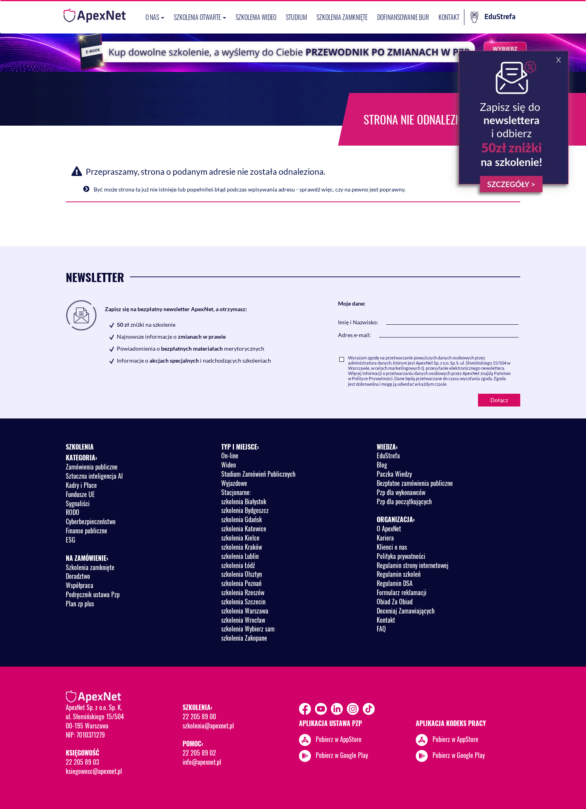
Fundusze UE (80, 494)
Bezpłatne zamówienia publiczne (415, 483)
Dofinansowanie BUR (403, 17)
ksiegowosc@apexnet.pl (94, 771)
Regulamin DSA (395, 583)
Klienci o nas (392, 547)
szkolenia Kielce (240, 538)
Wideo (228, 465)
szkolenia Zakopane (244, 638)
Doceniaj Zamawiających (406, 611)
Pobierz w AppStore (339, 739)
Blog (382, 465)
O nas (153, 17)
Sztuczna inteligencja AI (94, 476)
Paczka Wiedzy (394, 474)
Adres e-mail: (354, 334)
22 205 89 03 (82, 762)
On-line (229, 455)
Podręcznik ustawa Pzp (93, 594)
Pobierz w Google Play (342, 755)
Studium (296, 17)
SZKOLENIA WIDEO (256, 17)
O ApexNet (389, 528)
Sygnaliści (78, 503)
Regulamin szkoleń (399, 574)
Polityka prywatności (401, 556)
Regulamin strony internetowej (412, 565)
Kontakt (449, 17)
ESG (70, 540)
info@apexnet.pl (202, 762)
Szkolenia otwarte (198, 17)
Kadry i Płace (81, 485)
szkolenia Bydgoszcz (245, 510)
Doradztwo (78, 576)
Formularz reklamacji (402, 592)
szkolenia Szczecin (243, 601)
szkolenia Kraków (241, 547)
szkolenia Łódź (238, 565)
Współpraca (79, 585)
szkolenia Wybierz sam (248, 628)
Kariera (385, 538)
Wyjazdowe (234, 483)
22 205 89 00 (199, 716)
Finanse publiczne (86, 530)
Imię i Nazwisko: (358, 322)
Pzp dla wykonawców (401, 492)
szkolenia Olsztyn (241, 574)
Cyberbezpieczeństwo (91, 521)
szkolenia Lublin (240, 556)
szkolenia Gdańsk (241, 519)
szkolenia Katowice (243, 528)
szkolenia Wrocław (243, 620)
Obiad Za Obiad (395, 601)
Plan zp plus (80, 603)
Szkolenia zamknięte (342, 17)
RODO (72, 512)
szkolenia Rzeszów (242, 592)
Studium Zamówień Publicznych (258, 474)
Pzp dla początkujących (404, 501)
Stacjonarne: (236, 492)
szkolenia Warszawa (244, 611)
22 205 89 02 (199, 753)
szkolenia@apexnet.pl (208, 725)
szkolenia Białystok (243, 501)
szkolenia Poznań (241, 583)
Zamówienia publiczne (92, 467)
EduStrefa (499, 17)
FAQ (381, 628)
